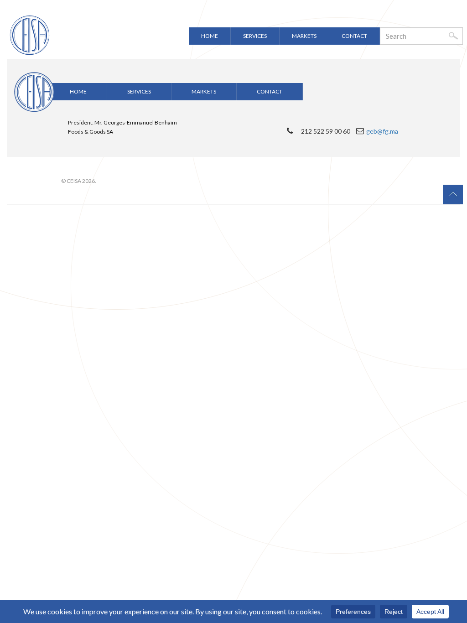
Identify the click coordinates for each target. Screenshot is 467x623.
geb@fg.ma (382, 131)
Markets (304, 35)
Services (255, 35)
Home (209, 35)
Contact (354, 35)
